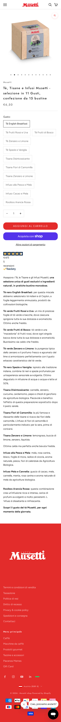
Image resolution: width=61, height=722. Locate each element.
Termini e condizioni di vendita (19, 587)
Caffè (6, 638)
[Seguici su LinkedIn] (30, 676)
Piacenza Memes (12, 660)
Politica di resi (10, 598)
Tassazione (9, 593)
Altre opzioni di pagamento (30, 244)
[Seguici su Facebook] (5, 676)
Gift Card (8, 666)
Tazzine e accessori (13, 655)
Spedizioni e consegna (15, 615)
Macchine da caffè (13, 643)
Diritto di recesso (12, 604)
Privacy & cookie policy (15, 610)
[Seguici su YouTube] (21, 676)
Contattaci (9, 621)
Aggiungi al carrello (30, 226)
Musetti (7, 82)
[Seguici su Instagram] (13, 676)
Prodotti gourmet (12, 649)
